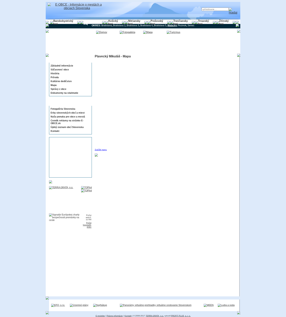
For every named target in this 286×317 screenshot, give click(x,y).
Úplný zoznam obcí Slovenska (67, 127)
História (55, 73)
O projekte (100, 316)
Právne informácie (115, 316)
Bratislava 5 (160, 25)
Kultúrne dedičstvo (61, 81)
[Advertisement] (69, 157)
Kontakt (55, 131)
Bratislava (106, 25)
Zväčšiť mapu (101, 150)
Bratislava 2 (119, 25)
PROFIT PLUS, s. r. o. (181, 316)
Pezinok (182, 25)
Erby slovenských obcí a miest (68, 112)
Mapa (54, 85)
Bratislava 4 (146, 25)
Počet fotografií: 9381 (87, 225)
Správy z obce (58, 89)
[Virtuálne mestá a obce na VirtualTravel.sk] (155, 305)
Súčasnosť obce (60, 69)
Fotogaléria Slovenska (63, 109)
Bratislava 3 (133, 25)
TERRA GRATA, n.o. (155, 316)
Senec (191, 25)
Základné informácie (62, 65)
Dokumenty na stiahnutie (64, 93)
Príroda (55, 77)
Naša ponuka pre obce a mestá (68, 116)
